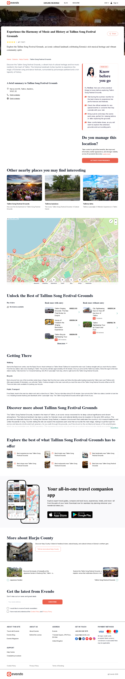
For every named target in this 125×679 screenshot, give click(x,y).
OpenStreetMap (13, 219)
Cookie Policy (35, 611)
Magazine (76, 3)
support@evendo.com (82, 635)
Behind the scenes (36, 635)
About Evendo (34, 631)
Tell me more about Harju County (48, 549)
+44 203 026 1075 (81, 631)
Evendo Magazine (13, 638)
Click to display (15, 95)
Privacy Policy (47, 611)
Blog (66, 3)
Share (114, 34)
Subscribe (52, 602)
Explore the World (51, 3)
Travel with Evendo (13, 631)
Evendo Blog (11, 635)
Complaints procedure (14, 656)
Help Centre (11, 652)
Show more (61, 343)
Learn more (107, 154)
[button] (62, 249)
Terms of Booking (58, 666)
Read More (114, 428)
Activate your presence (100, 160)
